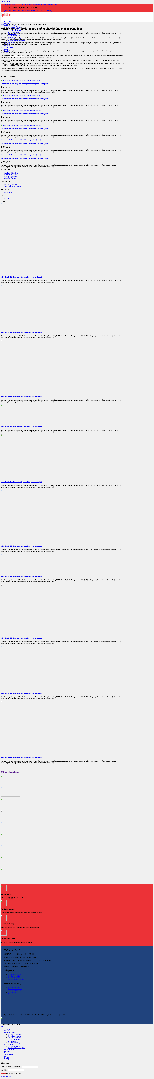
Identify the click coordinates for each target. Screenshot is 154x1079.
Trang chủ (4, 24)
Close (2, 1026)
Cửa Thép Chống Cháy (11, 173)
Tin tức (6, 1060)
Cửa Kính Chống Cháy (14, 30)
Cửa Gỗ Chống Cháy (14, 32)
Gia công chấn (8, 192)
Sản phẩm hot (12, 1041)
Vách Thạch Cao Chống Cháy (16, 41)
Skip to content (5, 1)
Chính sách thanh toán (14, 990)
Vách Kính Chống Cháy (15, 1046)
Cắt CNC (7, 198)
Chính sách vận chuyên (15, 989)
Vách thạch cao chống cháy (12, 186)
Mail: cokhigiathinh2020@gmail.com (46, 5)
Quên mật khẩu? (6, 1077)
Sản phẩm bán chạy (14, 1043)
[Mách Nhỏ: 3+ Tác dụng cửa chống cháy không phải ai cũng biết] (21, 80)
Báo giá (6, 49)
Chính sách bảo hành (14, 987)
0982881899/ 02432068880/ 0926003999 (19, 5)
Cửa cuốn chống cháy (10, 175)
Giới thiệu (7, 1031)
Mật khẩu (4, 1070)
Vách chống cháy (10, 1044)
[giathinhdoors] (6, 15)
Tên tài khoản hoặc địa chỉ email (11, 1067)
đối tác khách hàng (10, 772)
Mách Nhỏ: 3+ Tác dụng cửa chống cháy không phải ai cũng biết (24, 84)
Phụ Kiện (7, 46)
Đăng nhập (4, 1073)
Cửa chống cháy (9, 25)
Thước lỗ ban (8, 47)
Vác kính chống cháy (10, 184)
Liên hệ (6, 1058)
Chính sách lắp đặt (13, 992)
